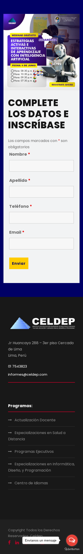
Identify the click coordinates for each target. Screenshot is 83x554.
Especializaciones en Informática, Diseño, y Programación (41, 467)
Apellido (19, 180)
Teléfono (20, 206)
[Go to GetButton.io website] (72, 549)
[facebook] (9, 542)
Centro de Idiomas (31, 483)
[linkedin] (17, 542)
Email (16, 232)
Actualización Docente (35, 420)
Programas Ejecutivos (34, 451)
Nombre (19, 154)
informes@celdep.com (27, 374)
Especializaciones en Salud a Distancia (36, 436)
